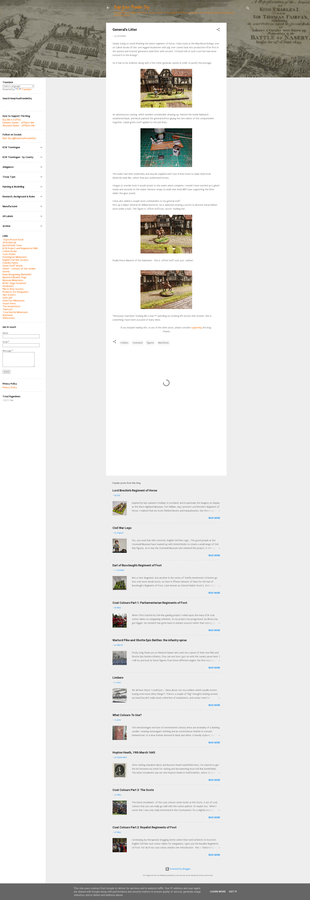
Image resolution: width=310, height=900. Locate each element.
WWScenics (9, 318)
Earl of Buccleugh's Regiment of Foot (137, 565)
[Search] (248, 9)
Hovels (6, 271)
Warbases (8, 315)
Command (138, 342)
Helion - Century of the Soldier (19, 268)
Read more (214, 518)
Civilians (124, 342)
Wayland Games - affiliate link (19, 125)
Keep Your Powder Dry (131, 8)
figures (150, 342)
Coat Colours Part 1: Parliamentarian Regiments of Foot (150, 602)
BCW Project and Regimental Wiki (20, 248)
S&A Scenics (9, 294)
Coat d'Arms (9, 254)
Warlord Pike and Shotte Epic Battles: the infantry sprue (150, 640)
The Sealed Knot (11, 306)
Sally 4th (7, 297)
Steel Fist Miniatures (14, 300)
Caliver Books (10, 251)
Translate (26, 89)
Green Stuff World (12, 265)
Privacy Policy (10, 387)
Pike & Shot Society (13, 289)
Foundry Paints (10, 262)
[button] (218, 30)
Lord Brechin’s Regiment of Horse (135, 490)
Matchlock (163, 342)
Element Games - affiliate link (18, 122)
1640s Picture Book (13, 239)
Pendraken (8, 286)
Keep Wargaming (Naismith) (17, 274)
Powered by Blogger (180, 869)
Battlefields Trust (12, 245)
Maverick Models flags (14, 277)
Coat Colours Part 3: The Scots (133, 790)
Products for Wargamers (16, 291)
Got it (233, 891)
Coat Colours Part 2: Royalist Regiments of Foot (144, 827)
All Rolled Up (9, 242)
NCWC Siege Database (14, 283)
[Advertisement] (239, 71)
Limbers (118, 677)
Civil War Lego (122, 528)
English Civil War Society (15, 259)
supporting (196, 327)
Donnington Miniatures (15, 257)
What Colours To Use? (127, 715)
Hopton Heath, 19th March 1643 (134, 752)
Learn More (218, 891)
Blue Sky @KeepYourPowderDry (19, 138)
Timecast (8, 309)
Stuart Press (9, 303)
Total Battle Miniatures (15, 312)
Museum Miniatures (13, 280)
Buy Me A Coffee (12, 119)
